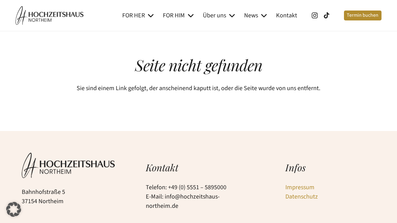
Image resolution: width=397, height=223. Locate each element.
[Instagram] (316, 15)
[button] (151, 15)
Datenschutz (301, 196)
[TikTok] (329, 15)
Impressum (299, 187)
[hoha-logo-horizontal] (49, 15)
